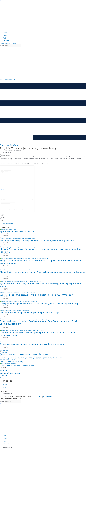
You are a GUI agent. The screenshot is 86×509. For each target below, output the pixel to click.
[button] (43, 214)
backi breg (10, 223)
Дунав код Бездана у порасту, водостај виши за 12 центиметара (32, 344)
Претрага (2, 45)
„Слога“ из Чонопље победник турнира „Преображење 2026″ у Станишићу (37, 295)
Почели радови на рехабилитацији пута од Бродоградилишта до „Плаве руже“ (31, 358)
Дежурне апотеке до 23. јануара (13, 362)
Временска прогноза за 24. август (17, 231)
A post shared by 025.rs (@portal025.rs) (17, 209)
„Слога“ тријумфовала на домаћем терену (17, 365)
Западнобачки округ (10, 373)
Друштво (4, 145)
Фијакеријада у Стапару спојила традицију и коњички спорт (30, 312)
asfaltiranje (5, 223)
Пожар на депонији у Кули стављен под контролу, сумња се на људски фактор (39, 303)
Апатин (3, 370)
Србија (3, 375)
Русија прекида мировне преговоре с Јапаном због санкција (24, 354)
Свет (2, 378)
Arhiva (39, 397)
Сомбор (14, 145)
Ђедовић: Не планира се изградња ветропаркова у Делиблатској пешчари (37, 240)
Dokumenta (47, 397)
